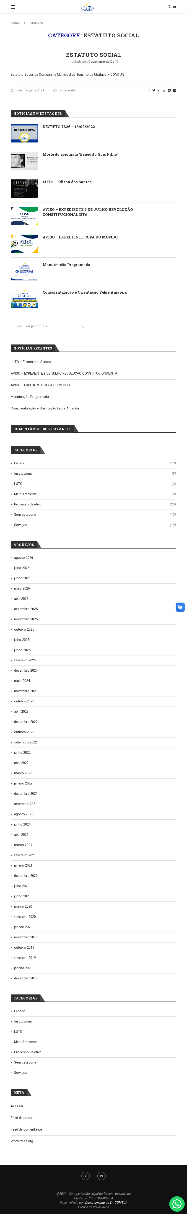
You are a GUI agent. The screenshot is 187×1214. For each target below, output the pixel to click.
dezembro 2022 (26, 722)
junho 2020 (22, 896)
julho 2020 (21, 886)
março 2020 (23, 906)
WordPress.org (22, 1141)
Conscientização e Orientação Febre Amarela (85, 292)
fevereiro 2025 (25, 660)
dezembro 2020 (26, 876)
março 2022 (23, 773)
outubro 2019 (24, 947)
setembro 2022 (25, 742)
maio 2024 (22, 681)
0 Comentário (68, 90)
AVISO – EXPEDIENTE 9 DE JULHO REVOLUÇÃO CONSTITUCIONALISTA (88, 212)
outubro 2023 (24, 701)
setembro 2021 (25, 804)
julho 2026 (21, 568)
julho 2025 (21, 640)
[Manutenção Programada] (24, 271)
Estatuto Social (93, 54)
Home (15, 23)
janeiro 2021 (23, 865)
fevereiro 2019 (25, 958)
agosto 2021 (23, 814)
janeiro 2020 (23, 927)
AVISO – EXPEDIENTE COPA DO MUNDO (80, 237)
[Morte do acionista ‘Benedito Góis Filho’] (24, 161)
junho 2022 (22, 753)
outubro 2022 (24, 732)
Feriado (95, 463)
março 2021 (23, 845)
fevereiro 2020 (25, 917)
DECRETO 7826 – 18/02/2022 (69, 126)
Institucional (95, 473)
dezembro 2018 (26, 978)
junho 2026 (22, 578)
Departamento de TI (103, 61)
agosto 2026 (23, 558)
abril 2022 (21, 763)
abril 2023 (21, 711)
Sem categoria (95, 515)
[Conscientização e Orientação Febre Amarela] (24, 299)
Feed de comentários (27, 1129)
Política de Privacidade (93, 1207)
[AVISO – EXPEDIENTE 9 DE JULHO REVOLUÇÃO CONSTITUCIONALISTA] (24, 216)
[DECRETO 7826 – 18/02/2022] (24, 133)
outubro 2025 (24, 629)
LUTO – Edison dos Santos (67, 181)
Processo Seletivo (95, 504)
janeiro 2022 (23, 783)
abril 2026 (21, 599)
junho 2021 (22, 824)
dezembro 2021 (26, 794)
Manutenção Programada (66, 264)
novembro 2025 (26, 619)
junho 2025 (22, 650)
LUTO (95, 484)
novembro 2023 (26, 691)
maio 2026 (22, 588)
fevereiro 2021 (25, 855)
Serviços (95, 525)
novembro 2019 (26, 937)
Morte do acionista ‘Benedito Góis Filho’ (80, 154)
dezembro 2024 (26, 670)
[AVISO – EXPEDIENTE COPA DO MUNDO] (24, 244)
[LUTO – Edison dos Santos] (24, 188)
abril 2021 (21, 835)
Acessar (17, 1106)
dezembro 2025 (26, 609)
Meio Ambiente (95, 494)
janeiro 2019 (23, 968)
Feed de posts (21, 1118)
